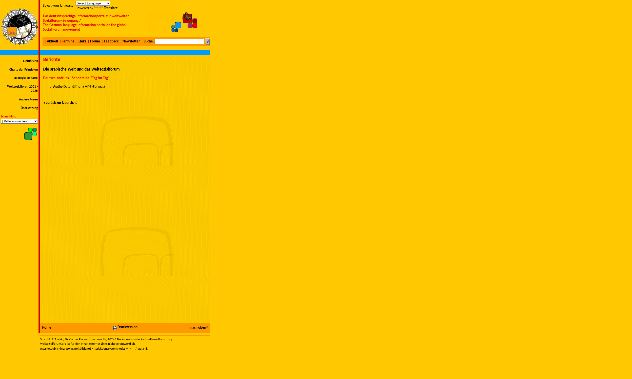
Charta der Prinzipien (23, 69)
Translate (111, 8)
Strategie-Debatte (26, 78)
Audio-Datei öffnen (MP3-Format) (79, 87)
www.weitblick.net (78, 348)
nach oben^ (199, 328)
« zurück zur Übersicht (60, 103)
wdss (121, 348)
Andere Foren (28, 99)
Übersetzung (29, 108)
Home (46, 328)
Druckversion (128, 327)
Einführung (30, 61)
